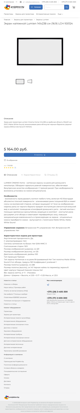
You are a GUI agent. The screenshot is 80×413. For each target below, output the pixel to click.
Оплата (6, 378)
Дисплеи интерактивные (13, 347)
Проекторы (8, 14)
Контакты (7, 384)
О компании (9, 2)
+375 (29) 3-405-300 (49, 2)
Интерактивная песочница (13, 344)
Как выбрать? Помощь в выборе (15, 294)
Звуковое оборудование (13, 331)
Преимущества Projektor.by (14, 361)
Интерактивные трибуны (13, 334)
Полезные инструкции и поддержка (17, 301)
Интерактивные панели (46, 14)
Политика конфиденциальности (15, 365)
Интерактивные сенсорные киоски (16, 338)
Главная (7, 20)
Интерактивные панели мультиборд (17, 318)
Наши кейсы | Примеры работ (15, 287)
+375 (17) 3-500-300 (68, 2)
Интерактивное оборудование (15, 321)
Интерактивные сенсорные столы (16, 324)
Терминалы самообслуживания (15, 351)
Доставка (7, 381)
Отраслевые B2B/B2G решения (15, 297)
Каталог (37, 7)
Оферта (6, 374)
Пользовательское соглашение (15, 371)
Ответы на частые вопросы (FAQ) (16, 291)
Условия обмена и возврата (14, 368)
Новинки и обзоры (11, 284)
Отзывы (6, 388)
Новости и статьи (10, 304)
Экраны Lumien (42, 20)
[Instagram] (21, 2)
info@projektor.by (33, 2)
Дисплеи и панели (10, 328)
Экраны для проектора (24, 14)
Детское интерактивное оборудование (18, 341)
